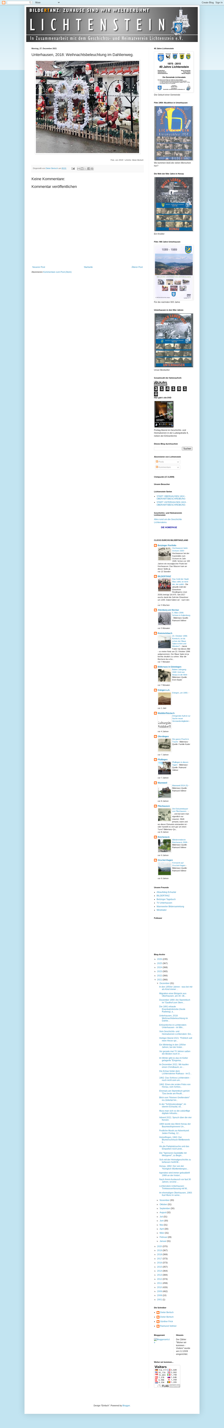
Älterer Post (137, 267)
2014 (160, 1271)
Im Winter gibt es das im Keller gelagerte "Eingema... (173, 1059)
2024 (160, 967)
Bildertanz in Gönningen (169, 667)
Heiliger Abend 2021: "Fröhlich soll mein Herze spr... (175, 1039)
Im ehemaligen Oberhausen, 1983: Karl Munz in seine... (175, 1193)
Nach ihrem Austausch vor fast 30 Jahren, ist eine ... (175, 1180)
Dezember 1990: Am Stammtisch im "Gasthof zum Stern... (174, 1001)
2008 (160, 1295)
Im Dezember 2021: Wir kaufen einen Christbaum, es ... (174, 1065)
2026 (160, 959)
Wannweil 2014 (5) (180, 785)
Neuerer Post (38, 267)
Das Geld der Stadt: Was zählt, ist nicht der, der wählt (180, 581)
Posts (161, 462)
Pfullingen (162, 759)
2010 (160, 1287)
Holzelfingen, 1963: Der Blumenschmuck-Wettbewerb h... (174, 1140)
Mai (162, 1225)
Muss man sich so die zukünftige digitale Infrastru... (174, 1112)
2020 (160, 1246)
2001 (160, 1299)
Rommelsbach (165, 633)
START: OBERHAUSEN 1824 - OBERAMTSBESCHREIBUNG (171, 497)
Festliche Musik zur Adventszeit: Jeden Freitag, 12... (174, 1131)
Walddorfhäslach (166, 713)
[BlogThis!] (82, 168)
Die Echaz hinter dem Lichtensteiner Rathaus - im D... (175, 1072)
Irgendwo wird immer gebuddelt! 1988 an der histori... (174, 1174)
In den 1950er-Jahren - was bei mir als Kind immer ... (175, 988)
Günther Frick (166, 1321)
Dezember (165, 983)
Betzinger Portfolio (167, 545)
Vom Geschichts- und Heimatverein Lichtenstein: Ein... (175, 1032)
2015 (160, 1267)
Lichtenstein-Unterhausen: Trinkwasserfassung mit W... (173, 1187)
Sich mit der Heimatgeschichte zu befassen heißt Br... (175, 1160)
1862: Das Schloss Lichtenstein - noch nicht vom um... (174, 1079)
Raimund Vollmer (168, 1326)
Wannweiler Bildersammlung (170, 906)
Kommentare (164, 467)
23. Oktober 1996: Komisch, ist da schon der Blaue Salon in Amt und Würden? (180, 641)
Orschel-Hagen (165, 860)
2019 (160, 1250)
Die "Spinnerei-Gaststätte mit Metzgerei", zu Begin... (173, 1154)
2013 (160, 1275)
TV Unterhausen (164, 903)
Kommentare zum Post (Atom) (57, 272)
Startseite (88, 267)
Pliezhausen (164, 806)
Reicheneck (164, 837)
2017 (160, 1258)
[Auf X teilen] (85, 168)
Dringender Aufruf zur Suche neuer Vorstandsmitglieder (181, 718)
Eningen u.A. (164, 690)
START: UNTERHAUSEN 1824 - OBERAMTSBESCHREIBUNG (172, 503)
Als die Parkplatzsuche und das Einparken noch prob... (174, 1147)
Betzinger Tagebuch (166, 899)
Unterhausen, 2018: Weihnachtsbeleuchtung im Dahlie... (173, 1018)
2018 (160, 1254)
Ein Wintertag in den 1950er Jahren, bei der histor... (172, 1045)
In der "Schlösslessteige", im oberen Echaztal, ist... (172, 1105)
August (163, 1212)
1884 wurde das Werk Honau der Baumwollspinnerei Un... (175, 1125)
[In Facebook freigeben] (88, 168)
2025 (160, 963)
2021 (160, 979)
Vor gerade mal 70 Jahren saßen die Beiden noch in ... (174, 1052)
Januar (163, 1241)
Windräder (162, 910)
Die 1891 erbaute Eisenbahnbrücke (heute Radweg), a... (172, 1009)
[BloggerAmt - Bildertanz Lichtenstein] (162, 1342)
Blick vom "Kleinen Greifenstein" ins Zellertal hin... (174, 1098)
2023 (160, 971)
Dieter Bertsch (167, 1312)
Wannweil (162, 783)
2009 (160, 1291)
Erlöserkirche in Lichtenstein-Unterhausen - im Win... (173, 1026)
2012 (160, 1279)
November (165, 1200)
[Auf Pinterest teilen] (92, 168)
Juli (161, 1216)
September (165, 1208)
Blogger (126, 1405)
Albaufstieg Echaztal (166, 892)
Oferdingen (163, 736)
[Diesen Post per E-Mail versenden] (78, 168)
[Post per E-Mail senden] (73, 168)
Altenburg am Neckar (168, 610)
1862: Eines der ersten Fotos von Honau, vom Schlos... (175, 1085)
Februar (164, 1237)
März (162, 1233)
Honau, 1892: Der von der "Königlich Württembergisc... (173, 1167)
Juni (162, 1220)
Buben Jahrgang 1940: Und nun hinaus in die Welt (179, 672)
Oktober (164, 1204)
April (162, 1229)
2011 (160, 1283)
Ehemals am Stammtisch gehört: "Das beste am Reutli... (174, 1092)
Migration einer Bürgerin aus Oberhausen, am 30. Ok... (172, 994)
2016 (160, 1262)
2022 (160, 975)
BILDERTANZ (164, 576)
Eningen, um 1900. (180, 693)
